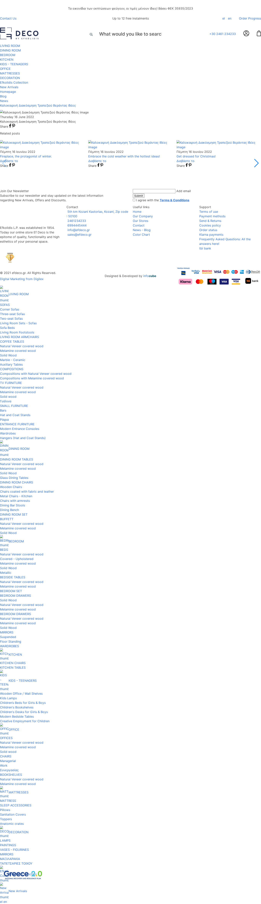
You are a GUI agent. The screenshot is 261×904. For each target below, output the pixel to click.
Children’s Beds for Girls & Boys (23, 703)
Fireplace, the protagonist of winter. (26, 156)
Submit (138, 195)
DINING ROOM (10, 50)
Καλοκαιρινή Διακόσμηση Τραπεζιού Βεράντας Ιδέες (38, 105)
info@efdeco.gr (78, 230)
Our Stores (140, 221)
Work (3, 765)
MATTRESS (8, 801)
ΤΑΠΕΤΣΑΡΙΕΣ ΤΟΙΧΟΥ (16, 863)
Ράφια (4, 419)
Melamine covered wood (18, 351)
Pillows (5, 810)
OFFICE (5, 69)
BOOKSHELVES (11, 775)
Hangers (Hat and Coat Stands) (23, 438)
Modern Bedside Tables (17, 716)
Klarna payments (211, 234)
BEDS (4, 550)
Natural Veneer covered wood (21, 346)
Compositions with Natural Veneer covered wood (35, 374)
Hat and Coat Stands (15, 415)
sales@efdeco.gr (79, 234)
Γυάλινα (5, 401)
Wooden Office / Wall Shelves (21, 693)
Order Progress (250, 18)
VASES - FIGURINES (14, 850)
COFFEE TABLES (12, 341)
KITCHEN (6, 59)
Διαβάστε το (9, 161)
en (229, 18)
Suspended (8, 637)
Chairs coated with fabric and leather (27, 491)
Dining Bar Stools (12, 505)
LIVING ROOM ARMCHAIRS (19, 337)
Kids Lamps (8, 698)
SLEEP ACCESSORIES (15, 805)
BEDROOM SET (11, 591)
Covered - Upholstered (16, 559)
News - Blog (142, 230)
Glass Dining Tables (14, 478)
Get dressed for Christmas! (196, 156)
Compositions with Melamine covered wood (32, 378)
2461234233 (76, 221)
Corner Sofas (9, 309)
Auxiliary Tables (11, 364)
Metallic (5, 573)
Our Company (143, 216)
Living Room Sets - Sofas (18, 323)
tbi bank (205, 248)
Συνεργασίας (9, 770)
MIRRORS (6, 632)
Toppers (6, 819)
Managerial (8, 761)
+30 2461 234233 (222, 34)
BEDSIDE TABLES (12, 577)
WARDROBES (9, 646)
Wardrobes (8, 433)
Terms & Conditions (174, 200)
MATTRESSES (10, 73)
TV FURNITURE (11, 383)
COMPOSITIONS (11, 369)
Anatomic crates (12, 824)
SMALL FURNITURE (14, 406)
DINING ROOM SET (14, 514)
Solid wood (8, 397)
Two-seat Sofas (11, 318)
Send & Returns (210, 221)
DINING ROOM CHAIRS (16, 482)
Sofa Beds (7, 328)
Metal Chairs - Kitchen (16, 496)
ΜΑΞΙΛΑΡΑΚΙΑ (10, 859)
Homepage (8, 92)
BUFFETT (6, 519)
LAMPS (5, 840)
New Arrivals (9, 87)
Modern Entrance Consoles (19, 429)
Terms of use (208, 212)
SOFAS (5, 305)
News (4, 101)
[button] (256, 163)
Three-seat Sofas (12, 314)
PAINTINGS (8, 845)
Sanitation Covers (13, 814)
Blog (3, 96)
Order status (208, 230)
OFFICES (6, 738)
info (149, 276)
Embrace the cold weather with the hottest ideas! (124, 156)
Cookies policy (210, 225)
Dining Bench (9, 510)
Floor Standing (10, 641)
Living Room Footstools (17, 332)
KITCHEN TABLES (13, 667)
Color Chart (141, 234)
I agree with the (162, 200)
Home (137, 212)
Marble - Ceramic (12, 360)
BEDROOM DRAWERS (15, 596)
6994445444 (76, 225)
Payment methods (212, 216)
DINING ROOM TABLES (16, 459)
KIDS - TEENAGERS (14, 64)
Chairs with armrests (15, 501)
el (223, 18)
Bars (3, 410)
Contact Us (8, 18)
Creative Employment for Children (24, 721)
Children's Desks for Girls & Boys (24, 712)
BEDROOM (7, 55)
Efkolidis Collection (14, 82)
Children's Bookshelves (16, 707)
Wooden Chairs (11, 487)
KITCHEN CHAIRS (13, 663)
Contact (138, 225)
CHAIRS (5, 756)
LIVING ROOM (10, 46)
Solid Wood (8, 355)
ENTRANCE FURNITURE (17, 424)
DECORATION (10, 78)
